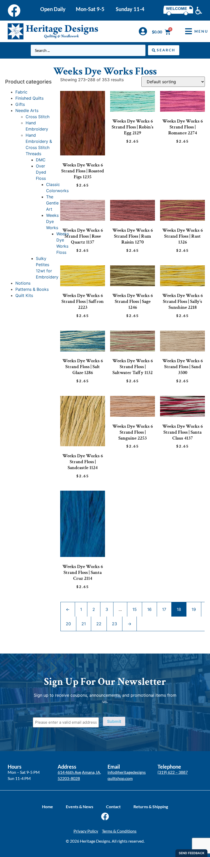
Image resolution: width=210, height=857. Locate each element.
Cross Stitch (37, 116)
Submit (114, 721)
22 (98, 623)
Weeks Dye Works (52, 221)
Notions (22, 283)
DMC (41, 159)
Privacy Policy (86, 830)
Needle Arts (26, 110)
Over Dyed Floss (41, 172)
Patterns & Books (32, 289)
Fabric (21, 92)
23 (114, 623)
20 (68, 623)
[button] (192, 31)
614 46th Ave (69, 772)
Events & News (79, 806)
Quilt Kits (24, 295)
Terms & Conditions (119, 830)
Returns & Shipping (150, 806)
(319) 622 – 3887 (173, 772)
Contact (113, 806)
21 (83, 623)
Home (47, 806)
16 (149, 609)
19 (194, 609)
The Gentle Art (52, 203)
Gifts (20, 104)
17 (164, 609)
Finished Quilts (29, 98)
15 (134, 609)
